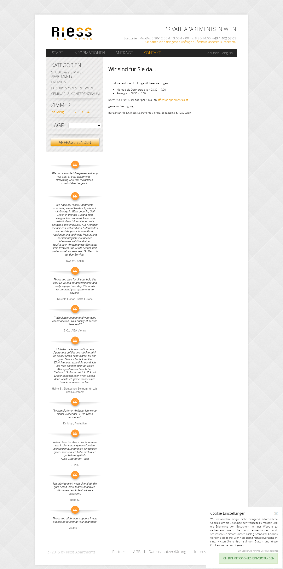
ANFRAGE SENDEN (75, 142)
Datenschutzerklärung (167, 551)
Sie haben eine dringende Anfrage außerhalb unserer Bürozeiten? (190, 42)
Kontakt (152, 53)
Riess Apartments (72, 33)
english (227, 53)
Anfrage (124, 53)
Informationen (89, 53)
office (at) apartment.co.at (172, 100)
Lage (57, 125)
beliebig (58, 112)
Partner (118, 551)
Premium (59, 82)
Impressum (203, 551)
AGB (136, 551)
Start (57, 53)
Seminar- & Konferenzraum (75, 93)
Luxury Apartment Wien (72, 87)
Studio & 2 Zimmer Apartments (67, 74)
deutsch (213, 53)
